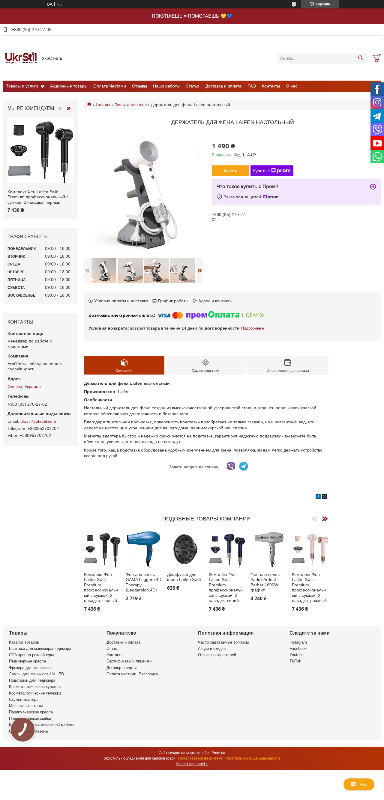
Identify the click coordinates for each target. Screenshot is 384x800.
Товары (102, 104)
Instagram (298, 642)
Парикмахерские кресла (31, 712)
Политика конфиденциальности (252, 758)
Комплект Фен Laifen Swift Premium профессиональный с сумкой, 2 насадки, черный (101, 587)
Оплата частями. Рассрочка (132, 674)
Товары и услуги (22, 86)
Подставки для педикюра (32, 680)
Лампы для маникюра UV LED (36, 674)
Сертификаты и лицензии (129, 661)
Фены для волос (131, 104)
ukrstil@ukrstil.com (38, 421)
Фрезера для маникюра (30, 667)
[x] (324, 497)
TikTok (295, 661)
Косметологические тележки (35, 693)
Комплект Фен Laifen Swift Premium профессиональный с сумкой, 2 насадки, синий (226, 587)
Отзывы (139, 86)
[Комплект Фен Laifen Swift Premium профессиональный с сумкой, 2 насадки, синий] (227, 549)
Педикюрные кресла (27, 661)
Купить (230, 170)
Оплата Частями (109, 86)
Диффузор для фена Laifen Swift (184, 577)
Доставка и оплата (223, 86)
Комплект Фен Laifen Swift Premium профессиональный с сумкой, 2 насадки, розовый (309, 587)
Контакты (271, 86)
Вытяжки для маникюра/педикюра (40, 648)
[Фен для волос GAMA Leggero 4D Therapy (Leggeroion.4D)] (144, 549)
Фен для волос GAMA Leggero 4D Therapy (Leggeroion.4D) (143, 582)
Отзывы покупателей (217, 655)
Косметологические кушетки (35, 686)
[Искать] (360, 58)
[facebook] (318, 497)
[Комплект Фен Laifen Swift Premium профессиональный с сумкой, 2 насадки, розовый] (310, 549)
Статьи (192, 86)
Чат (363, 784)
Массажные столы (26, 706)
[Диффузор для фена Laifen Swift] (185, 549)
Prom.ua (218, 753)
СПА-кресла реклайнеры (31, 655)
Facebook (298, 648)
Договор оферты (121, 667)
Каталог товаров (24, 642)
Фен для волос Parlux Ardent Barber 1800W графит (265, 582)
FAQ (252, 86)
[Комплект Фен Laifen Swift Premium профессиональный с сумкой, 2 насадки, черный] (102, 549)
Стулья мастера (23, 699)
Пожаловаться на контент (200, 758)
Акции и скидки (212, 648)
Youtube (297, 655)
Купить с (261, 170)
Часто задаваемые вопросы (223, 642)
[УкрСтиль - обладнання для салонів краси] (21, 57)
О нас (291, 86)
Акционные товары (68, 86)
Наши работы (166, 86)
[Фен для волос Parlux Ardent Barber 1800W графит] (268, 549)
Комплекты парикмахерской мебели (41, 725)
